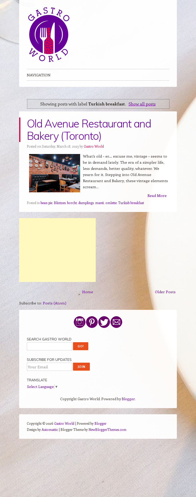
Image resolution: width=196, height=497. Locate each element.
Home (87, 291)
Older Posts (165, 291)
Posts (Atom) (54, 302)
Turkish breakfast (131, 202)
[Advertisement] (57, 250)
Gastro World (94, 146)
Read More (157, 195)
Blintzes (60, 202)
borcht (72, 202)
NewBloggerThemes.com (107, 429)
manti (99, 202)
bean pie (46, 202)
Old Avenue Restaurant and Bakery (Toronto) (89, 130)
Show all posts (142, 104)
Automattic (50, 429)
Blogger (128, 398)
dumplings (86, 202)
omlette (111, 202)
